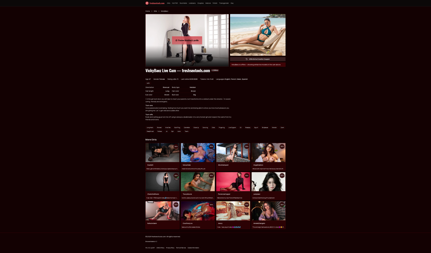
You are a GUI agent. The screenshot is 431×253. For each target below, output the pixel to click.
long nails (150, 127)
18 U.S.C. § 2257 (150, 248)
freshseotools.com (155, 3)
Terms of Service (181, 248)
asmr (179, 131)
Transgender (224, 3)
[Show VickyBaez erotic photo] (184, 62)
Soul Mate (183, 3)
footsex (159, 131)
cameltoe (187, 127)
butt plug (177, 127)
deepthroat (150, 131)
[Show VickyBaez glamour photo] (190, 62)
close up (196, 127)
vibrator (274, 127)
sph (172, 131)
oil (240, 127)
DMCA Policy (160, 248)
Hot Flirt (175, 3)
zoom (282, 127)
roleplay (247, 127)
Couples (200, 3)
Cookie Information (193, 248)
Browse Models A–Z (151, 241)
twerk (186, 131)
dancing (205, 127)
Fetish (215, 3)
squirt (256, 127)
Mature (208, 3)
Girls (168, 3)
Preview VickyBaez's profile (189, 41)
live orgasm (232, 127)
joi (166, 131)
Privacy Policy (170, 248)
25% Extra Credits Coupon (260, 59)
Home (147, 11)
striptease (265, 127)
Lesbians (192, 3)
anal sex (168, 127)
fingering (222, 127)
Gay (232, 3)
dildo (213, 127)
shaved (159, 127)
